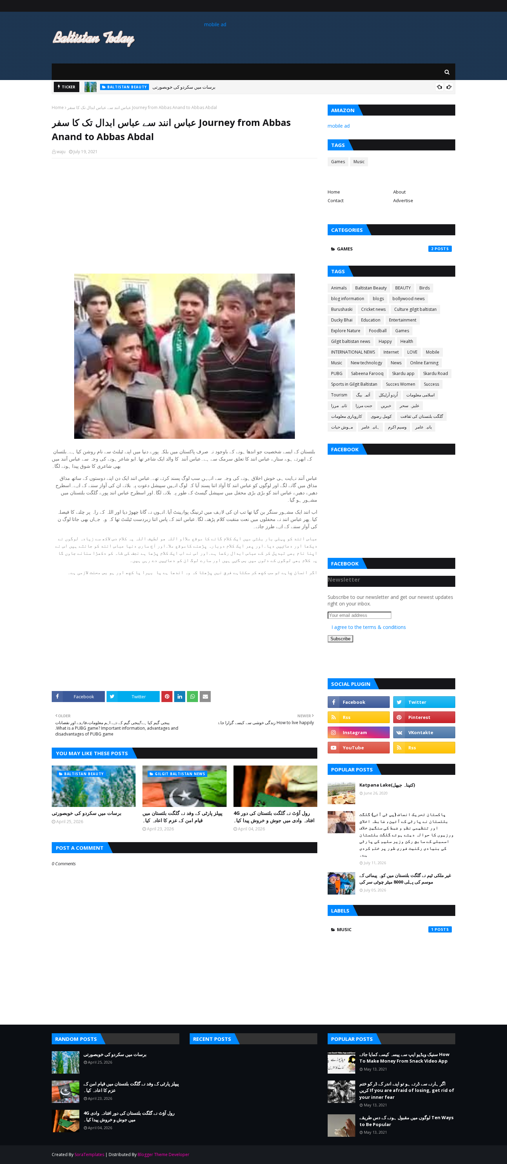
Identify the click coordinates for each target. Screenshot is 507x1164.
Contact (336, 200)
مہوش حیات (342, 427)
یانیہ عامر (423, 427)
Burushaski (341, 309)
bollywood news (408, 299)
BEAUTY (403, 288)
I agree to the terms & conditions (368, 627)
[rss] (359, 717)
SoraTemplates (89, 1154)
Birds (424, 288)
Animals (339, 288)
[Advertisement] (184, 213)
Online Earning (424, 363)
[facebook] (359, 702)
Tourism (339, 395)
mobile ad (215, 24)
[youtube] (359, 747)
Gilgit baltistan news (350, 341)
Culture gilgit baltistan (415, 309)
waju (61, 152)
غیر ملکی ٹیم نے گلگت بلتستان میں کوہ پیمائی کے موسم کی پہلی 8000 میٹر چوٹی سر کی (405, 878)
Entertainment (402, 320)
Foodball (378, 331)
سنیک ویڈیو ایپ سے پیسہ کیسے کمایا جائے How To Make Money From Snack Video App (404, 1057)
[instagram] (359, 732)
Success (431, 384)
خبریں (386, 405)
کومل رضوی (381, 416)
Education (370, 320)
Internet (391, 352)
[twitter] (424, 702)
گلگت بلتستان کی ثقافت (421, 416)
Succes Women (400, 384)
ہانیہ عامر (370, 427)
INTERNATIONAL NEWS (353, 352)
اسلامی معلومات (420, 395)
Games (338, 162)
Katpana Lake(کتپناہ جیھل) (387, 785)
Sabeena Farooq (367, 373)
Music (359, 162)
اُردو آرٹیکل (388, 395)
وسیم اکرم (397, 427)
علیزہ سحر (409, 405)
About (399, 192)
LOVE (412, 352)
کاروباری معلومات (346, 416)
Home (58, 107)
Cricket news (373, 309)
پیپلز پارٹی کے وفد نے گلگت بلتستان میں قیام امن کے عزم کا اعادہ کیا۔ (182, 816)
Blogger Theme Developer (163, 1154)
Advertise (403, 200)
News (396, 363)
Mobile (432, 352)
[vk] (424, 732)
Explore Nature (345, 331)
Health (406, 341)
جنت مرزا (364, 405)
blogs (378, 299)
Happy (385, 341)
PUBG (336, 373)
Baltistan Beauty (371, 288)
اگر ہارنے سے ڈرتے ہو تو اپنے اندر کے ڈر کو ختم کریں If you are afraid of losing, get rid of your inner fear (406, 1090)
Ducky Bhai (341, 320)
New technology (366, 363)
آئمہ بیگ (363, 395)
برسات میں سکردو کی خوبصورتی (184, 87)
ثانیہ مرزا (339, 405)
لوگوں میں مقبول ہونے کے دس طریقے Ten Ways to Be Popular (406, 1120)
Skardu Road (435, 373)
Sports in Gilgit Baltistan (354, 384)
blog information (347, 299)
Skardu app (403, 373)
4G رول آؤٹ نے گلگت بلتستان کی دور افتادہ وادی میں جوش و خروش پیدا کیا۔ (274, 816)
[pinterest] (424, 717)
